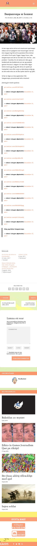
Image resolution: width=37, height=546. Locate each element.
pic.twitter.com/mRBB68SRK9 (14, 194)
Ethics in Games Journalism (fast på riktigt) (17, 447)
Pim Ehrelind (9, 18)
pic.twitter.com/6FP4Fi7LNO (13, 87)
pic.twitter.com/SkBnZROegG (14, 170)
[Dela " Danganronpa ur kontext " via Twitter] (13, 289)
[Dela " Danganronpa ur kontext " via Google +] (16, 289)
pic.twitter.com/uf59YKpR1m (14, 134)
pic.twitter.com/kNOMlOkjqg (14, 205)
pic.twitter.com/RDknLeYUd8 (14, 182)
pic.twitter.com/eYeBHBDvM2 (14, 123)
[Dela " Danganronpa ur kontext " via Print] (27, 289)
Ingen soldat (9, 506)
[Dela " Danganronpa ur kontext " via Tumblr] (20, 289)
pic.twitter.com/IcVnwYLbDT (14, 99)
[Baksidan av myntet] (18, 404)
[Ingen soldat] (18, 493)
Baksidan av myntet (13, 417)
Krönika (26, 18)
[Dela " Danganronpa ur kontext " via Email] (24, 289)
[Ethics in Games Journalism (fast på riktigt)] (18, 432)
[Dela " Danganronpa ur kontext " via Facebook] (9, 289)
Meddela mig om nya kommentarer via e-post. (14, 353)
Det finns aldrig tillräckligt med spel (17, 477)
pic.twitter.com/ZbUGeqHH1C (14, 146)
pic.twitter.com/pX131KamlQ (14, 217)
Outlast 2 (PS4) (22, 254)
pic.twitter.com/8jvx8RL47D (13, 158)
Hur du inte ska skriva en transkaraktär (9, 255)
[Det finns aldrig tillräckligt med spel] (18, 463)
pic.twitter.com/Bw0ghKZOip (14, 111)
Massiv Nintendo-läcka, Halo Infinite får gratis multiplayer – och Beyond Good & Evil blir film (9, 265)
